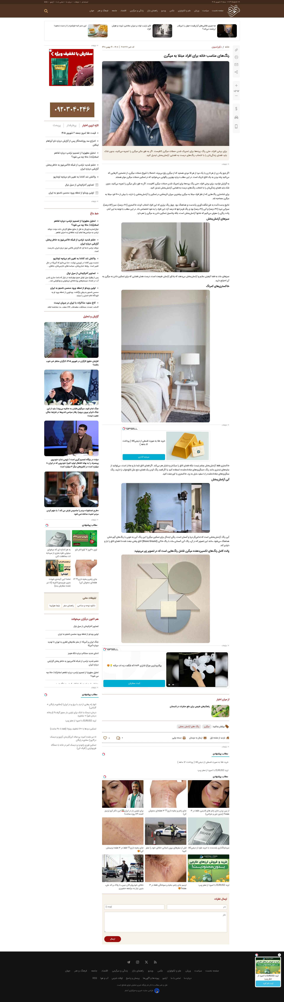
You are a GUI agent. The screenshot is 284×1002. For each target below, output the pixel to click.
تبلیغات (76, 2)
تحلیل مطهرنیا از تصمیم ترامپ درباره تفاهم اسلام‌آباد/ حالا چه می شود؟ (76, 155)
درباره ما (69, 2)
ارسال (112, 939)
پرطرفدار (71, 125)
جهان (92, 11)
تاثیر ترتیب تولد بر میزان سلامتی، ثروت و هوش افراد (131, 27)
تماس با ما (60, 2)
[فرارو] (233, 11)
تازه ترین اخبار (90, 125)
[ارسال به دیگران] (236, 64)
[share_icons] (236, 72)
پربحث (57, 125)
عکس (172, 11)
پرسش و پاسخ (133, 978)
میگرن (207, 726)
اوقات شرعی (117, 978)
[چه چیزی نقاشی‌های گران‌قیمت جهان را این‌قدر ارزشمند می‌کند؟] (227, 31)
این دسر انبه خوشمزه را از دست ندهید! (70, 25)
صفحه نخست (218, 11)
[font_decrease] (236, 96)
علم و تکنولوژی (184, 11)
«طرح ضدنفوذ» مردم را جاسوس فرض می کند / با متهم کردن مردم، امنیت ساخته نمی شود (73, 512)
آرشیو (52, 2)
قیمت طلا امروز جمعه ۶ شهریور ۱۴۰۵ (78, 133)
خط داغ (94, 214)
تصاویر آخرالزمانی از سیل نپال (79, 185)
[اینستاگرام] (137, 962)
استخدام (85, 2)
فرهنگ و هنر (103, 11)
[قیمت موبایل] (236, 127)
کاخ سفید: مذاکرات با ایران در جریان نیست (75, 303)
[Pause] (169, 684)
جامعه (115, 11)
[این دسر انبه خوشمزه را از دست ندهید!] (98, 31)
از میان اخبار (223, 699)
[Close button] (279, 954)
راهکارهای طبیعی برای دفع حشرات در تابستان (190, 706)
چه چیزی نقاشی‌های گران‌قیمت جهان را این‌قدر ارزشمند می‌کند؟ (196, 27)
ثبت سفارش (134, 683)
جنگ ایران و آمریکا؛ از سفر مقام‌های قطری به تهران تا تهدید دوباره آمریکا (73, 643)
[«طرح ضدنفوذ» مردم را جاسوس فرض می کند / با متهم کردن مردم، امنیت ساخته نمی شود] (71, 489)
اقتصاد (124, 11)
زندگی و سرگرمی (137, 11)
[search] (46, 11)
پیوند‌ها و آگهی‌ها (151, 978)
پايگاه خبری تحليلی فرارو (136, 985)
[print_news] (236, 57)
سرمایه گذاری (143, 457)
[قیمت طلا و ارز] (236, 109)
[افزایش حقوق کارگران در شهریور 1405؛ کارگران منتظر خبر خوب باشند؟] (71, 340)
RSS (45, 2)
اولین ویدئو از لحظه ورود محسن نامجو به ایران (71, 193)
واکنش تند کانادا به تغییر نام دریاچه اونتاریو (74, 177)
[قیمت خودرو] (236, 118)
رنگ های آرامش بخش (189, 726)
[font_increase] (236, 85)
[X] (146, 962)
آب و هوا (104, 978)
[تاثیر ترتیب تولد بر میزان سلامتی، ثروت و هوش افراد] (162, 31)
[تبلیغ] (72, 109)
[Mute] (173, 684)
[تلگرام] (128, 962)
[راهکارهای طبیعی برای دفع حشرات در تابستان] (220, 711)
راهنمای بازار (152, 11)
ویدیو (164, 11)
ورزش (196, 11)
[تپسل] (123, 428)
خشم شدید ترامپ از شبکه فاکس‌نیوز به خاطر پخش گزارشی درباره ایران (72, 242)
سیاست (205, 11)
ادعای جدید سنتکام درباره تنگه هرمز (83, 653)
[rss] (155, 962)
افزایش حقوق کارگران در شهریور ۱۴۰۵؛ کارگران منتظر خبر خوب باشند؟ (72, 363)
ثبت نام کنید (268, 983)
